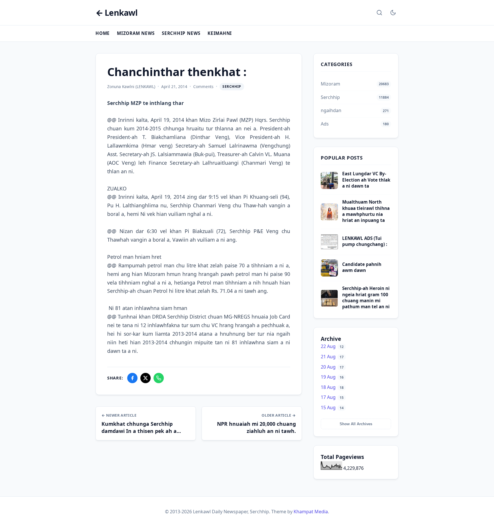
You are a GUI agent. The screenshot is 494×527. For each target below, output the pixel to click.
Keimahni (220, 33)
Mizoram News (136, 33)
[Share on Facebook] (132, 378)
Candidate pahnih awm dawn (361, 267)
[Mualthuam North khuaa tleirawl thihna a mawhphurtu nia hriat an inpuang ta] (329, 219)
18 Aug (332, 387)
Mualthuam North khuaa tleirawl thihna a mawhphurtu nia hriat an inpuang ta (366, 211)
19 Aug (332, 377)
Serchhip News (181, 33)
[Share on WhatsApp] (159, 378)
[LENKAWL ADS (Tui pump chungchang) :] (329, 249)
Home (102, 33)
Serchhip (231, 86)
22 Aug (332, 346)
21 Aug (332, 356)
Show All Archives (356, 424)
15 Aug (332, 407)
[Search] (379, 12)
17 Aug (332, 397)
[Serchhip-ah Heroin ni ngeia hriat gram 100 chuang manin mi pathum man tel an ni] (329, 305)
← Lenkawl (116, 13)
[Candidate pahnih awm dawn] (329, 275)
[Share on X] (145, 378)
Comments (203, 86)
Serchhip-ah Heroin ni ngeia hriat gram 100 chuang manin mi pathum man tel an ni (366, 297)
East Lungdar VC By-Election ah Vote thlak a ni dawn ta (366, 180)
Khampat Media (311, 511)
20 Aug (332, 367)
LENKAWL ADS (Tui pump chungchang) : (364, 241)
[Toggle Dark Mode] (393, 12)
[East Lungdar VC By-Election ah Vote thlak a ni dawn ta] (329, 187)
